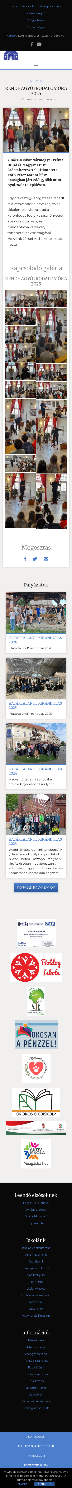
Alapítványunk (36, 1275)
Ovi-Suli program (36, 1209)
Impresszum (36, 1455)
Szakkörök (36, 1394)
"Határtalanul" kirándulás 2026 (30, 648)
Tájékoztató (36, 1223)
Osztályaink (36, 1261)
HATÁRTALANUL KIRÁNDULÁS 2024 (35, 771)
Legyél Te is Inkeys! (36, 1203)
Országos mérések (36, 1408)
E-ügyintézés (36, 20)
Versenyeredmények (36, 1401)
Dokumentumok (36, 1388)
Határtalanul (36, 1302)
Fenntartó (36, 1282)
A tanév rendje (36, 1347)
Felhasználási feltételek (36, 1446)
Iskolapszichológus (36, 1268)
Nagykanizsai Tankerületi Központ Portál (36, 6)
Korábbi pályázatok (36, 887)
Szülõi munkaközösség (36, 1295)
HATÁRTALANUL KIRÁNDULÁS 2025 (35, 705)
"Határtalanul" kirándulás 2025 (30, 713)
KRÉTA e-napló (36, 13)
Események (36, 1340)
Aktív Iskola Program (36, 1315)
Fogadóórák (36, 1367)
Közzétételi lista (36, 1465)
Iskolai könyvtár (36, 1288)
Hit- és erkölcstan (36, 1374)
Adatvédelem (36, 1436)
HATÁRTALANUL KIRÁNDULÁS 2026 (35, 640)
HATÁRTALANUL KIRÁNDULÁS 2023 (35, 841)
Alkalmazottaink (36, 1254)
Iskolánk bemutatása (36, 1248)
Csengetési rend (36, 1354)
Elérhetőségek (36, 27)
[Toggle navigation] (36, 65)
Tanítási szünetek (36, 1360)
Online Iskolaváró (36, 1216)
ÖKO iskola (36, 1309)
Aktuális (36, 80)
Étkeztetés (36, 1381)
